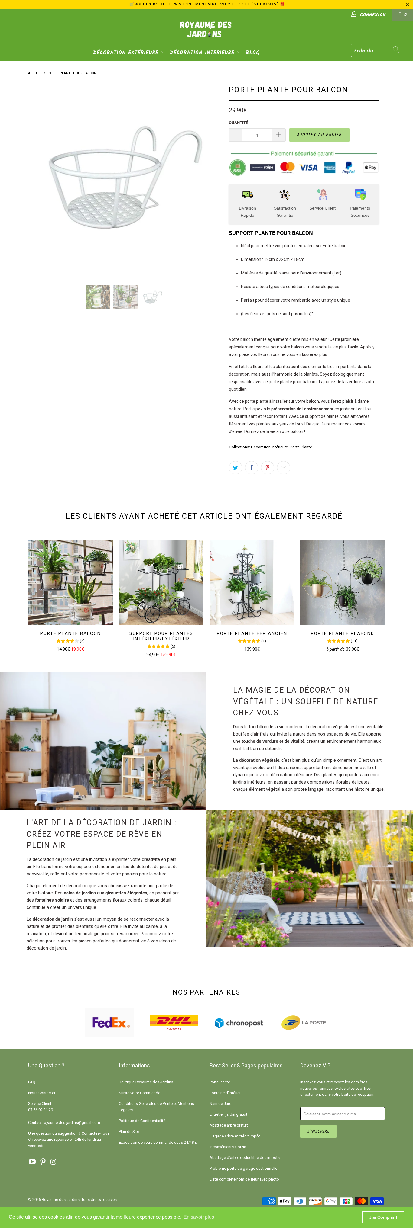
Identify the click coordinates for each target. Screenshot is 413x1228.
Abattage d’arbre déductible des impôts (245, 1157)
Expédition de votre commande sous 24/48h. (158, 1142)
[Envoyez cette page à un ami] (283, 467)
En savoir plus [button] (199, 1217)
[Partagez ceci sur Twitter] (235, 467)
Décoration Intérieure (269, 446)
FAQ (31, 1082)
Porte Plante (301, 446)
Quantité (238, 122)
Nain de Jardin (222, 1103)
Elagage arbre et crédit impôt (235, 1136)
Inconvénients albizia (228, 1147)
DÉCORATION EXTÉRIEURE (127, 53)
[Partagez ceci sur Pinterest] (267, 467)
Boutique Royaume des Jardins (146, 1082)
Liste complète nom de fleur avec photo (244, 1179)
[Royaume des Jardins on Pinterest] (43, 1162)
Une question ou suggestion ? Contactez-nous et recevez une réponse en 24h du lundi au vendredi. (68, 1139)
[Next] (212, 179)
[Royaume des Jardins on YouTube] (32, 1162)
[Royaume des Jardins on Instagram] (53, 1162)
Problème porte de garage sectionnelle (243, 1168)
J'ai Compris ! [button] (383, 1217)
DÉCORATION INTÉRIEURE (203, 53)
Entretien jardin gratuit (228, 1114)
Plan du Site (129, 1131)
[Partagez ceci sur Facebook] (251, 467)
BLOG (252, 53)
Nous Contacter (41, 1093)
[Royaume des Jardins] (206, 33)
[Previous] (38, 179)
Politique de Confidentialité (142, 1120)
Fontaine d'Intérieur (226, 1093)
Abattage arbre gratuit (229, 1125)
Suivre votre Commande (139, 1093)
